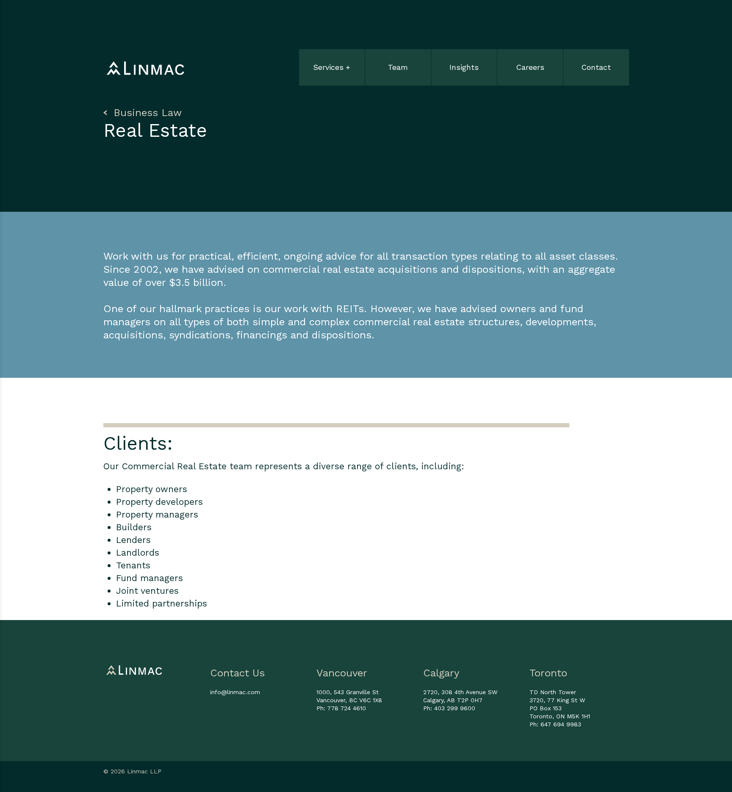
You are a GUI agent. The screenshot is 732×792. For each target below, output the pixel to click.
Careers (530, 67)
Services (328, 67)
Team (398, 67)
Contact (596, 67)
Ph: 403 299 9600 (449, 708)
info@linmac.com (235, 692)
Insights (464, 67)
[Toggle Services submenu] (332, 58)
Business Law (146, 113)
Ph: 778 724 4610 (341, 708)
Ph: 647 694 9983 (555, 724)
